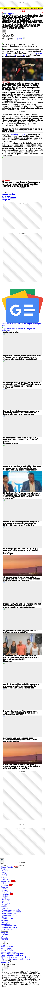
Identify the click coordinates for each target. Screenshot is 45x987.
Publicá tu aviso (7, 947)
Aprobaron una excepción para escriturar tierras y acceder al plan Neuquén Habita (20, 740)
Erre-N (4, 890)
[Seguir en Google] (2, 48)
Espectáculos (7, 892)
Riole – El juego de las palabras (13, 954)
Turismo (4, 878)
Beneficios (5, 962)
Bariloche (4, 938)
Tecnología (6, 903)
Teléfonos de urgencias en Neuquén (15, 959)
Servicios (4, 879)
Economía (5, 876)
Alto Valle (4, 934)
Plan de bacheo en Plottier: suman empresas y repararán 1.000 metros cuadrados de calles (20, 713)
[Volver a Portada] (22, 11)
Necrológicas (6, 948)
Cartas (4, 917)
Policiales (4, 921)
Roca (2, 936)
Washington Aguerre (19, 134)
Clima (4, 898)
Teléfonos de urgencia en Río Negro (15, 957)
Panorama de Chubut (10, 914)
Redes (3, 883)
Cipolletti (4, 940)
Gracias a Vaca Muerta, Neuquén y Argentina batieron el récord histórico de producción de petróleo (21, 579)
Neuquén (4, 933)
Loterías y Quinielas (8, 950)
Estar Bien (7, 894)
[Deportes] (3, 13)
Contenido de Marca (9, 928)
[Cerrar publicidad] (2, 860)
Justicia (4, 872)
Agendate (6, 885)
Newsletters (8, 881)
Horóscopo (6, 900)
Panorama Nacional (9, 915)
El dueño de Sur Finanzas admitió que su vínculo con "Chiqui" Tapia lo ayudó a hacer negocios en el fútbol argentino (22, 385)
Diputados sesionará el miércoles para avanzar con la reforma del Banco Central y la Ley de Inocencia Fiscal (22, 357)
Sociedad (4, 896)
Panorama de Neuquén (11, 910)
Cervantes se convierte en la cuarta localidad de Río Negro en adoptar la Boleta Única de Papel (21, 657)
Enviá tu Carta (7, 919)
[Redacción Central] (4, 29)
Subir (5, 968)
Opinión (4, 907)
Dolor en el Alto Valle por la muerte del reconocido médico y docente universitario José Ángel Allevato (22, 606)
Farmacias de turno (8, 952)
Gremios (5, 871)
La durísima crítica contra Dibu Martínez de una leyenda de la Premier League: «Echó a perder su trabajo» (21, 86)
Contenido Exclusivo (9, 926)
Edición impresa (7, 929)
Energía (4, 874)
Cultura (3, 889)
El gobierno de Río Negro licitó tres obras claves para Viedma (20, 632)
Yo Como (5, 905)
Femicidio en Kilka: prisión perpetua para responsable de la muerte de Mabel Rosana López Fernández (21, 413)
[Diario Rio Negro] (2, 970)
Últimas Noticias (9, 867)
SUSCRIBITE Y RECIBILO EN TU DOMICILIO (21, 8)
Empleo (4, 945)
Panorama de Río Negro (11, 912)
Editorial (5, 908)
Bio (3, 901)
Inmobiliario (5, 924)
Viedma (4, 941)
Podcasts (4, 922)
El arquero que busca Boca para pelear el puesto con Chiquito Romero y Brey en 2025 (21, 184)
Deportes (11, 14)
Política (4, 869)
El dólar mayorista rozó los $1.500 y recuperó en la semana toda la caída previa (21, 439)
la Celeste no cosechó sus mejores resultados (22, 54)
